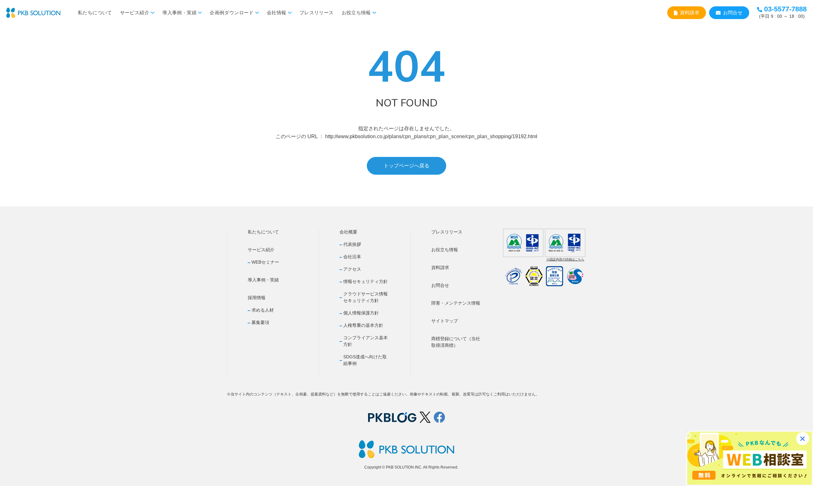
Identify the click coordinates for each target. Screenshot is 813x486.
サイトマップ (444, 320)
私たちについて (95, 12)
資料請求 (690, 12)
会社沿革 (352, 256)
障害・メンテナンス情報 (455, 303)
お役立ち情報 (356, 12)
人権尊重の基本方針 (363, 325)
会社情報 (276, 12)
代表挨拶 (352, 244)
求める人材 (263, 310)
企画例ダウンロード (231, 12)
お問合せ (733, 12)
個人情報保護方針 (361, 312)
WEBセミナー (265, 262)
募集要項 (260, 322)
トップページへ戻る (406, 165)
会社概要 (348, 231)
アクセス (352, 269)
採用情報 (256, 297)
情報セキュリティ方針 (365, 281)
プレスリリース (316, 12)
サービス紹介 (134, 12)
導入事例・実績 (179, 12)
